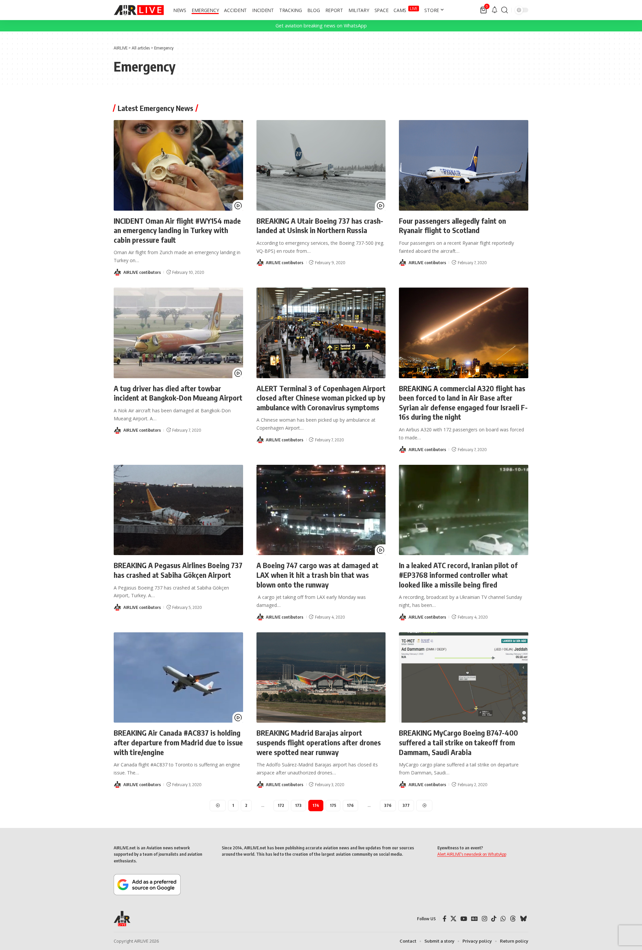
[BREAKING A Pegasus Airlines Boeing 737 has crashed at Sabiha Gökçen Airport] (178, 510)
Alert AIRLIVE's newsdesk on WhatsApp (471, 854)
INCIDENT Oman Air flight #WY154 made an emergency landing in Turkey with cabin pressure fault (177, 230)
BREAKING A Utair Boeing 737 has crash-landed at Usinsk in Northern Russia (319, 225)
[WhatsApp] (503, 919)
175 (333, 805)
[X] (453, 919)
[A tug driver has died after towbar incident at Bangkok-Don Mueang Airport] (178, 333)
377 (406, 805)
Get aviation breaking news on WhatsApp (321, 25)
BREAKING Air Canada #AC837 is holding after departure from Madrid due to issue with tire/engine (178, 742)
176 (350, 805)
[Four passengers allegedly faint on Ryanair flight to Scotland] (463, 165)
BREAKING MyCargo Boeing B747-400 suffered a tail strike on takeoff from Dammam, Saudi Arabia (458, 742)
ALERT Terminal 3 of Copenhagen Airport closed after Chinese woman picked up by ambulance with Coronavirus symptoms (321, 398)
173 (298, 805)
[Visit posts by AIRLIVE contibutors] (117, 272)
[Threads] (513, 919)
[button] (504, 10)
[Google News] (474, 919)
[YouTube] (464, 919)
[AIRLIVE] (139, 10)
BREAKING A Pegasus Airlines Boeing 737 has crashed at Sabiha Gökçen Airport (178, 569)
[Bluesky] (523, 919)
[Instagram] (484, 919)
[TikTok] (494, 919)
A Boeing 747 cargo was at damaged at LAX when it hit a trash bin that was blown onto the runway (317, 574)
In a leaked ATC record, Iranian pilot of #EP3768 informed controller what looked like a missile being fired (458, 574)
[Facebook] (444, 919)
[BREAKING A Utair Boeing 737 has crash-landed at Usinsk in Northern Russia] (321, 165)
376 (388, 805)
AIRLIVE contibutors (142, 272)
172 (281, 805)
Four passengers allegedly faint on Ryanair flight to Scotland (452, 225)
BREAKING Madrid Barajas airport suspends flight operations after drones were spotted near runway (318, 742)
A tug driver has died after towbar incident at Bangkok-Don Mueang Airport (178, 393)
